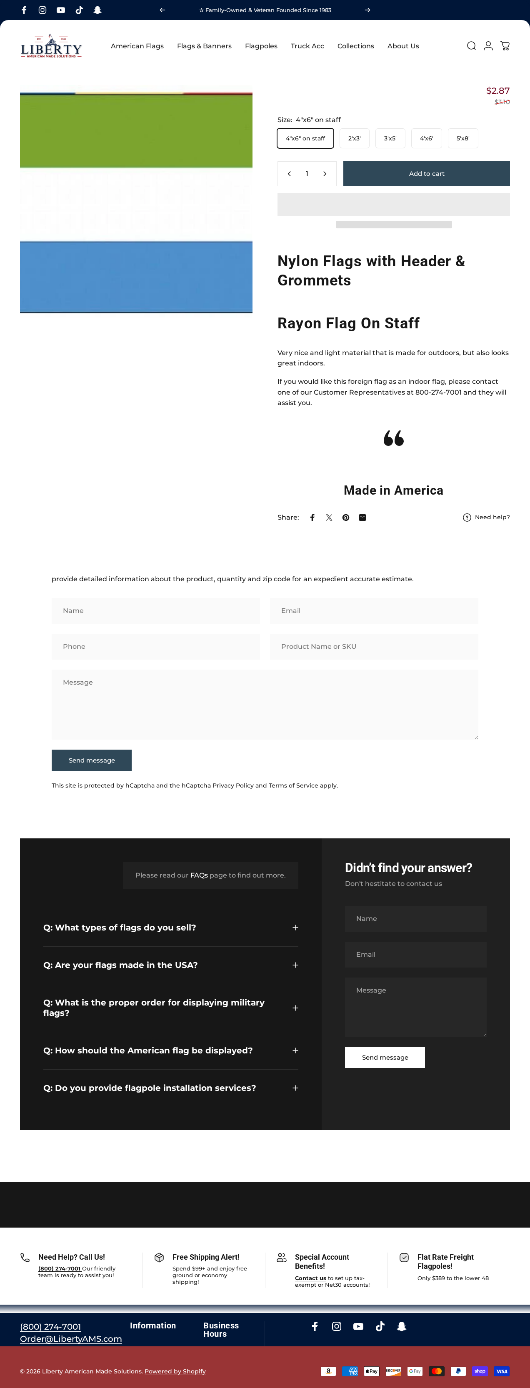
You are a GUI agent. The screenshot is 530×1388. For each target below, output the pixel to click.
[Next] (367, 10)
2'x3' (354, 138)
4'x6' (426, 138)
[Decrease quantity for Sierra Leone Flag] (287, 174)
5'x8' (463, 138)
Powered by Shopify (175, 1371)
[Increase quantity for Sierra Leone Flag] (326, 174)
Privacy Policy (233, 785)
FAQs (199, 875)
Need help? (492, 517)
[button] (394, 204)
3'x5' (390, 138)
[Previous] (162, 10)
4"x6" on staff (305, 138)
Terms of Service (293, 785)
